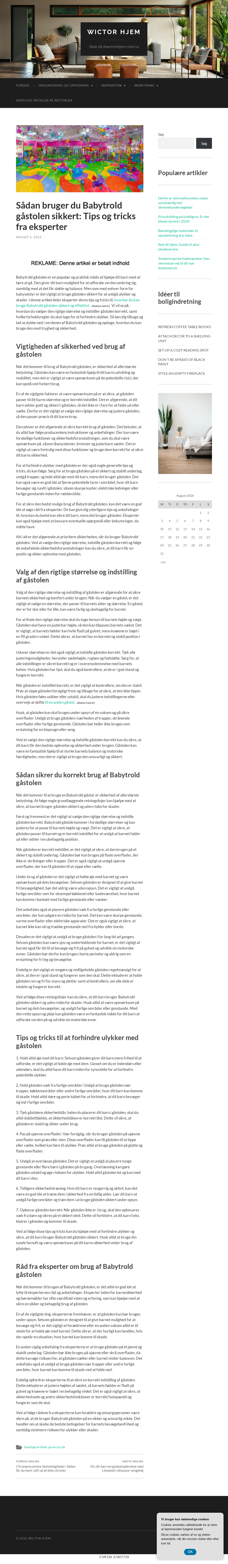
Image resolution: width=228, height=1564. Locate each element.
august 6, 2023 (29, 237)
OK (190, 1552)
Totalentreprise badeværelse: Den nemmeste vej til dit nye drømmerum (184, 263)
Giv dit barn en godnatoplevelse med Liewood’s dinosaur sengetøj (116, 1466)
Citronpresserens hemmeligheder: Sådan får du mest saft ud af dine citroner (45, 1466)
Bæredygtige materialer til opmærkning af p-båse (178, 232)
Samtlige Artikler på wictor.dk (44, 100)
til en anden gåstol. (60, 702)
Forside (23, 85)
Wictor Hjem (114, 32)
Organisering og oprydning (64, 85)
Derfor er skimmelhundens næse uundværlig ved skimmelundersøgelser (183, 202)
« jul (163, 562)
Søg (161, 134)
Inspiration (111, 85)
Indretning (144, 85)
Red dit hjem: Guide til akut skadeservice (179, 246)
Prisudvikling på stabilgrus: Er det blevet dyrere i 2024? (183, 218)
